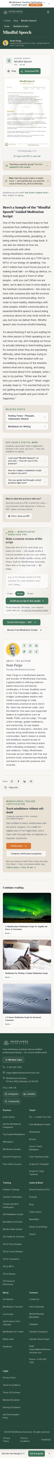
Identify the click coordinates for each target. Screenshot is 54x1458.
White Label (8, 1339)
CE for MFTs (8, 1266)
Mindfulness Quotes (12, 1149)
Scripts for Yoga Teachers (36, 1172)
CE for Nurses (9, 1274)
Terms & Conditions (11, 1385)
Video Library (35, 1212)
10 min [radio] (20, 593)
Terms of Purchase (11, 1392)
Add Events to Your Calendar (11, 1323)
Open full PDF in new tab (28, 156)
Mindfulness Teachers (13, 1306)
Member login (15, 1060)
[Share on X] (12, 781)
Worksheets (34, 1132)
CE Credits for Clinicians (14, 1236)
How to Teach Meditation (35, 1148)
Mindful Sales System (12, 1229)
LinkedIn (31, 1094)
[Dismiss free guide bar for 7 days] (49, 1454)
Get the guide (36, 1453)
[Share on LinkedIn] (24, 781)
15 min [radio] (30, 593)
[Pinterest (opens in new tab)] (24, 651)
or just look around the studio (34, 610)
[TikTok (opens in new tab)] (36, 651)
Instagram (13, 1094)
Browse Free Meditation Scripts (22, 630)
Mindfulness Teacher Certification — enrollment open (27, 3)
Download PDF (32, 71)
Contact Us (34, 1299)
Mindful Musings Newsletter (36, 1315)
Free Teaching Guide (39, 1156)
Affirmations (8, 1142)
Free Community (36, 1306)
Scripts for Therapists (39, 1164)
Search (32, 1234)
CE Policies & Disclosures (9, 1282)
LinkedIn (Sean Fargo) (39, 1339)
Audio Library (9, 1117)
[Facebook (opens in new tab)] (24, 645)
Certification (17, 846)
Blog (16, 20)
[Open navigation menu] (48, 12)
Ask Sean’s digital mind (36, 192)
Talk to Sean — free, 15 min (19, 867)
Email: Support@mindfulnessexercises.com (40, 1349)
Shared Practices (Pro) (39, 1189)
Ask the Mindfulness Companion (12, 1125)
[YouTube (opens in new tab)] (30, 645)
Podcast (33, 1197)
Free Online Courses (12, 1164)
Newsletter (34, 1219)
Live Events (8, 1314)
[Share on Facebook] (18, 781)
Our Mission (8, 1299)
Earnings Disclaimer (11, 1407)
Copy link (13, 787)
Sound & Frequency (12, 1156)
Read (7, 933)
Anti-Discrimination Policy (11, 1416)
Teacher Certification (12, 1197)
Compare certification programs (26, 853)
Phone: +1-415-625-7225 (38, 1361)
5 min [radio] (10, 593)
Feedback (7, 1346)
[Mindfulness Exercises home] (13, 12)
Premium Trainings (11, 1189)
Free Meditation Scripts (39, 1124)
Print (14, 71)
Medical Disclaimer (11, 1400)
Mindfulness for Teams (13, 1331)
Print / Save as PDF (20, 516)
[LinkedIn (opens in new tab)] (36, 645)
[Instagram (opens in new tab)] (30, 651)
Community (13, 1101)
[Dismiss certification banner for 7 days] (49, 3)
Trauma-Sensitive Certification (11, 1205)
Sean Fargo (14, 665)
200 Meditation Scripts (13, 1214)
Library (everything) (38, 1227)
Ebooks (32, 1139)
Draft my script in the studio (25, 601)
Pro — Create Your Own (40, 1117)
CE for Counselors (11, 1259)
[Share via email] (31, 781)
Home (7, 20)
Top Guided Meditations (14, 1134)
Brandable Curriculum (12, 1222)
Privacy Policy (9, 1377)
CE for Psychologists (12, 1244)
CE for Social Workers (13, 1251)
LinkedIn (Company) (38, 1331)
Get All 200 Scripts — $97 (19, 622)
